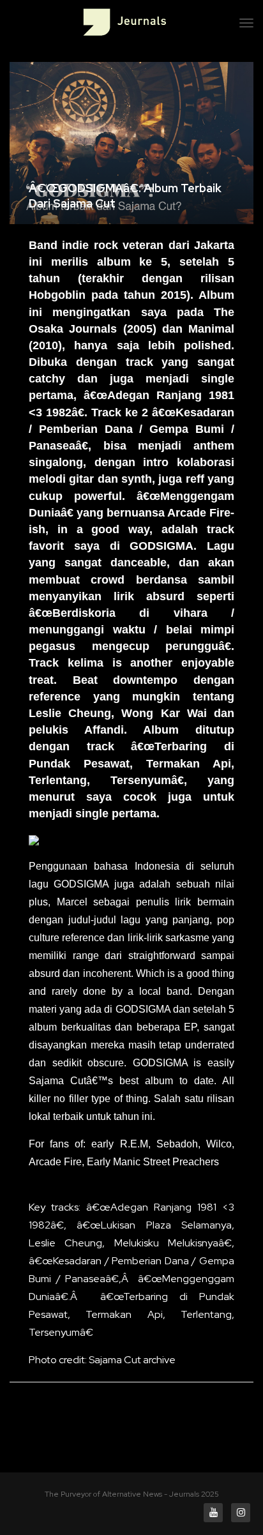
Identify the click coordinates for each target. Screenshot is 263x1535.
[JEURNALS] (125, 22)
